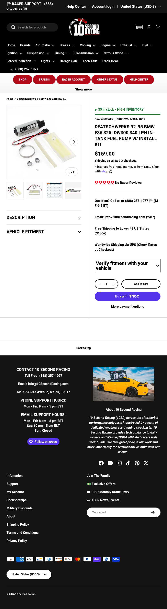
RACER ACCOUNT (73, 79)
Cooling (85, 45)
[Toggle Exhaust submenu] (135, 45)
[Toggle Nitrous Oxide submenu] (126, 53)
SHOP (22, 79)
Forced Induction (19, 61)
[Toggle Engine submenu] (113, 45)
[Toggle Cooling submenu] (94, 45)
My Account (15, 492)
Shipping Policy (18, 524)
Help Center (76, 6)
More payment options (127, 306)
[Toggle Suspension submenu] (47, 53)
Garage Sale (69, 61)
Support (12, 484)
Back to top (83, 348)
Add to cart (141, 283)
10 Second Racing (25, 594)
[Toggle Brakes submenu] (73, 45)
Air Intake (42, 45)
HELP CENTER (139, 79)
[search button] (11, 27)
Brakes (65, 45)
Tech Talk (90, 61)
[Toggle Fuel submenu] (151, 45)
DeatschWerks (104, 119)
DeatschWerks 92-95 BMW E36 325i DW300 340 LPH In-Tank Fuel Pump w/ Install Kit (41, 98)
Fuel (145, 45)
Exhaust (126, 45)
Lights (45, 61)
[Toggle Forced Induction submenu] (34, 61)
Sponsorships (16, 500)
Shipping (100, 160)
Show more (83, 89)
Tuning (59, 53)
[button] (139, 27)
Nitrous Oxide (113, 53)
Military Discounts (20, 508)
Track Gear (110, 61)
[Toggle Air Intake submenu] (53, 45)
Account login (103, 6)
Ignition (12, 53)
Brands (25, 45)
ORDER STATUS (107, 79)
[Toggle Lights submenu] (53, 61)
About (11, 516)
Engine (106, 45)
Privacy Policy (17, 541)
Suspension (35, 53)
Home (11, 45)
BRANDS (44, 79)
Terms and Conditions (22, 533)
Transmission (84, 53)
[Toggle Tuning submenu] (67, 53)
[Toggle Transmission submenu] (96, 53)
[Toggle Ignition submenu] (20, 53)
